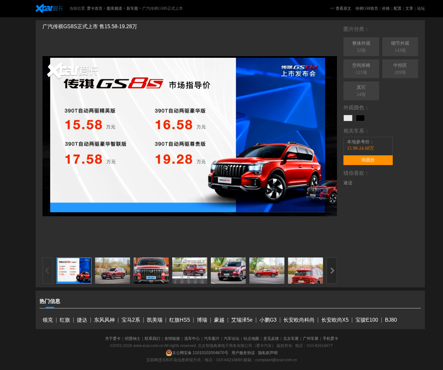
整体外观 (361, 47)
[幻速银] (348, 118)
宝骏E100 (366, 320)
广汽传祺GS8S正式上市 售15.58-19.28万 (89, 26)
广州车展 (310, 338)
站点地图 (251, 338)
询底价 (368, 160)
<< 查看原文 (340, 8)
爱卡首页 (94, 8)
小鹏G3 (268, 320)
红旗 (65, 320)
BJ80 (391, 320)
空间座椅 (361, 69)
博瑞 (202, 320)
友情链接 (172, 338)
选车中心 (192, 338)
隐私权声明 (268, 353)
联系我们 (152, 338)
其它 (361, 91)
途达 (348, 182)
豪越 (219, 320)
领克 (47, 320)
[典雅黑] (360, 118)
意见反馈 (271, 338)
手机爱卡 (330, 338)
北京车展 (291, 338)
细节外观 (400, 47)
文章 (409, 8)
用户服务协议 (243, 353)
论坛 (421, 8)
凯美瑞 (154, 320)
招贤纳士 (132, 338)
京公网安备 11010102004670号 (200, 353)
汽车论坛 (231, 338)
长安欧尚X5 (335, 320)
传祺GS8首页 (366, 8)
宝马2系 (131, 320)
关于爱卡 (113, 338)
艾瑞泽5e (242, 320)
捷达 (82, 320)
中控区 (400, 69)
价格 (386, 8)
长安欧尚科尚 (299, 320)
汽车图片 (212, 338)
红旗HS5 (179, 320)
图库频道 (114, 8)
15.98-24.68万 (360, 148)
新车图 (132, 8)
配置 (397, 8)
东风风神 (104, 320)
